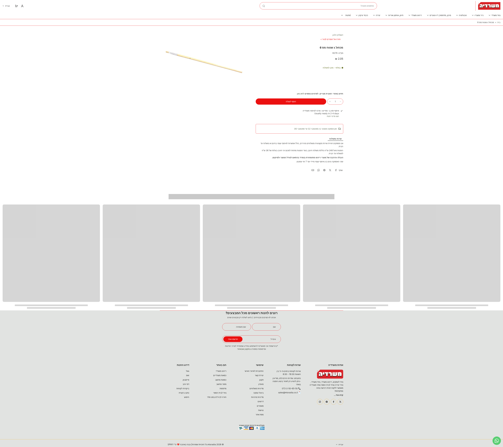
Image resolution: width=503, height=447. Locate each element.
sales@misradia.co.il (288, 392)
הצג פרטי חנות (333, 116)
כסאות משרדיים (219, 375)
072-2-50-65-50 (290, 388)
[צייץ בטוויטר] (330, 170)
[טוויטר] (340, 402)
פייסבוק (186, 380)
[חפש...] (264, 6)
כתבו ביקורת (184, 393)
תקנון (261, 380)
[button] (291, 101)
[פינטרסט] (327, 402)
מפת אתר (260, 414)
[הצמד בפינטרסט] (324, 170)
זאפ (187, 375)
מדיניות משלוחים (257, 388)
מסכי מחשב (221, 384)
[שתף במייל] (313, 170)
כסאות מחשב (220, 380)
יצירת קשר (259, 375)
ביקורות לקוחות (182, 388)
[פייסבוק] (333, 402)
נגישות (261, 410)
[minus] (340, 101)
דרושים (261, 401)
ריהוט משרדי (221, 371)
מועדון (261, 384)
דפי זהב (186, 384)
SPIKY (170, 444)
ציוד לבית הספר (219, 393)
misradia (212, 444)
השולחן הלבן (337, 35)
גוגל (187, 371)
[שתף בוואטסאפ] (318, 170)
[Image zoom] (203, 63)
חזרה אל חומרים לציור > (330, 39)
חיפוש (186, 397)
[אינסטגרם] (320, 402)
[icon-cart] (16, 6)
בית (498, 22)
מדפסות (223, 388)
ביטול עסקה (258, 393)
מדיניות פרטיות (257, 397)
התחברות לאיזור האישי (254, 371)
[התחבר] (22, 6)
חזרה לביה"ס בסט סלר (216, 397)
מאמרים (260, 406)
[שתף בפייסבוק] (336, 170)
